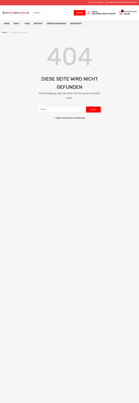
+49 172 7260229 (97, 2)
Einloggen (97, 14)
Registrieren (109, 14)
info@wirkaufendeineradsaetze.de (122, 2)
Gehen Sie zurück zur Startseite (70, 118)
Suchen (93, 109)
